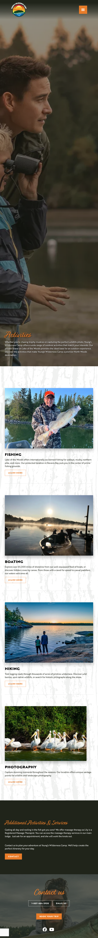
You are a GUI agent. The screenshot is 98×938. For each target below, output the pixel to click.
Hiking (12, 668)
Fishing (13, 454)
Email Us (61, 903)
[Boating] (49, 525)
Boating (14, 561)
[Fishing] (49, 418)
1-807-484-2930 (40, 903)
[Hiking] (49, 632)
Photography (20, 767)
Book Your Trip (49, 916)
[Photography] (46, 733)
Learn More (15, 472)
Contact (13, 856)
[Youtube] (51, 929)
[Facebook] (45, 929)
